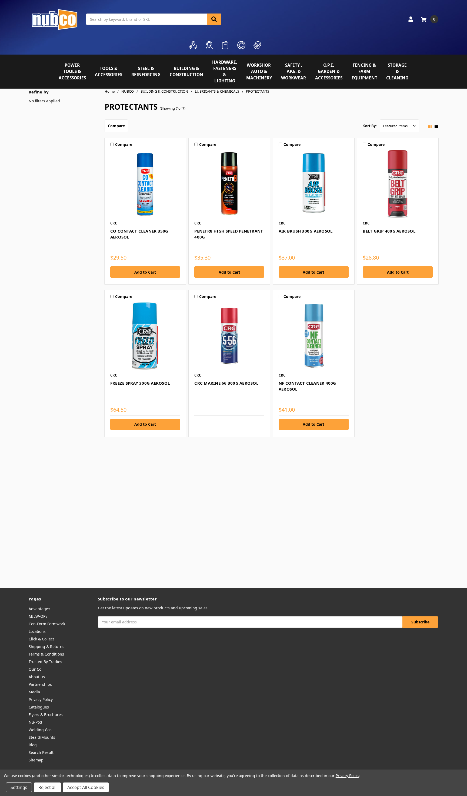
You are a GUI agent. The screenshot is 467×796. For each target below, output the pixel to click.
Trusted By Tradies (45, 661)
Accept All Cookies (85, 787)
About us (37, 676)
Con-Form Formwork (47, 623)
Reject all (47, 787)
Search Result (41, 752)
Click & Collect (41, 638)
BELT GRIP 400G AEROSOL (389, 231)
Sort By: (370, 125)
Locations (37, 631)
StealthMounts (42, 737)
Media (34, 691)
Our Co (35, 669)
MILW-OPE (38, 616)
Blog (33, 744)
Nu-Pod (35, 722)
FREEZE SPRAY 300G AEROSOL (140, 383)
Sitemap (36, 760)
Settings (19, 787)
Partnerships (40, 684)
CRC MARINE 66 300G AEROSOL (226, 383)
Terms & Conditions (46, 654)
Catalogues (39, 707)
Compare (116, 125)
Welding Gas (40, 729)
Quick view (145, 184)
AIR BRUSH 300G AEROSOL (306, 231)
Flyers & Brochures (46, 714)
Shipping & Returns (46, 646)
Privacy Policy (41, 699)
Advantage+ (39, 608)
